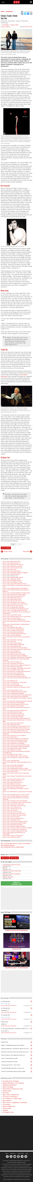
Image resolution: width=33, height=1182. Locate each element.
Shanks (3, 1024)
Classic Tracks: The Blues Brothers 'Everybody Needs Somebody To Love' (16, 625)
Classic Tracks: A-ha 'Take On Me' (11, 684)
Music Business (7, 1100)
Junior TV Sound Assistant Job (9, 1058)
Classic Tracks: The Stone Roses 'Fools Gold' (14, 813)
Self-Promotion (7, 1108)
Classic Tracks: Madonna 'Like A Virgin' (12, 754)
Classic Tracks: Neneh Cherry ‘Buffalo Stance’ (14, 596)
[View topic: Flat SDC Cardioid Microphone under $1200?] (31, 1071)
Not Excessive (5, 185)
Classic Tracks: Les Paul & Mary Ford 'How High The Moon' (17, 770)
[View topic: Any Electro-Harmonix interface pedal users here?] (31, 1052)
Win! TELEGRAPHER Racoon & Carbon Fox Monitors (16, 843)
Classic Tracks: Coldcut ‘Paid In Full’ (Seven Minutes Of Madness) (16, 590)
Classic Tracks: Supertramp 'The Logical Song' (14, 805)
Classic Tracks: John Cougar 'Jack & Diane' (13, 673)
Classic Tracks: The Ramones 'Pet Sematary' (14, 743)
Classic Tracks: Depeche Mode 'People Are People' (15, 768)
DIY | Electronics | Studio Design (12, 1098)
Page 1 (13, 544)
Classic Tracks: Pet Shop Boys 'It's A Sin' (13, 690)
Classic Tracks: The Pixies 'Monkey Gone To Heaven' (16, 796)
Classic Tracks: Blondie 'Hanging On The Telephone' (16, 738)
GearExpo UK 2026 (16, 949)
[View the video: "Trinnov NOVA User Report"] (16, 959)
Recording (5, 25)
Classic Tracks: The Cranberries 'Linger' (12, 582)
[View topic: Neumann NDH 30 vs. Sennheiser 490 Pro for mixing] (31, 1048)
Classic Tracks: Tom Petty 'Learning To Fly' (13, 630)
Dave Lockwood (6, 27)
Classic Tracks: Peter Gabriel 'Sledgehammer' (14, 619)
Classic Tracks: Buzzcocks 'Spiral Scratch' (13, 605)
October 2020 (28, 26)
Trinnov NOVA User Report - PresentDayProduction (16, 968)
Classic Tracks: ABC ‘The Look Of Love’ (12, 601)
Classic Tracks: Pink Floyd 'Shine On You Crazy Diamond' (17, 616)
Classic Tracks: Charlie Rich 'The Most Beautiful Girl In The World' (17, 762)
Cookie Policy (20, 1153)
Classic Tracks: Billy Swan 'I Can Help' (12, 750)
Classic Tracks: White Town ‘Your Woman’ (13, 564)
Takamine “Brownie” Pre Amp (9, 1061)
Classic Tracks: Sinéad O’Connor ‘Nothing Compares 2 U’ (17, 665)
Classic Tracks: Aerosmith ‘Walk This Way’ (13, 717)
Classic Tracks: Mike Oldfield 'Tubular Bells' (13, 644)
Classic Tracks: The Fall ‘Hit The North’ (12, 615)
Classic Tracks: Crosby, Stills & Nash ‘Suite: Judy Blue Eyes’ (17, 695)
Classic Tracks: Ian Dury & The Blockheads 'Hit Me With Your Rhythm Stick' (16, 752)
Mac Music (6, 1093)
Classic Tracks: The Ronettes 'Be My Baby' (13, 765)
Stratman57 (4, 1010)
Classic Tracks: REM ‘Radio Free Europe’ (12, 712)
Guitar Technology (8, 1087)
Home (2, 11)
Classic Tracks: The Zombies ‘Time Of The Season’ (15, 604)
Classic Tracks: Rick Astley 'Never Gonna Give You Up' (16, 727)
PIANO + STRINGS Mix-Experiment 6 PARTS (12, 1045)
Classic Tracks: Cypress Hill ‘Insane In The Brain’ (14, 583)
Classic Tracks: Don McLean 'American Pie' (13, 663)
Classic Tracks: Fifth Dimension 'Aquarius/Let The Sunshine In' (17, 792)
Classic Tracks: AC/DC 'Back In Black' (12, 618)
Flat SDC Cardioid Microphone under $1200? (13, 1071)
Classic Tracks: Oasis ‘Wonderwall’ (11, 651)
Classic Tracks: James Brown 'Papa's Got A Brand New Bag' (16, 622)
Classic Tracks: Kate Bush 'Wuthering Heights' (14, 826)
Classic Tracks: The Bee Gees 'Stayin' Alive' (13, 804)
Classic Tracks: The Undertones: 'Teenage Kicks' (15, 682)
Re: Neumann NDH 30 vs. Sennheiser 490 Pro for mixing (16, 1028)
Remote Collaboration (9, 1106)
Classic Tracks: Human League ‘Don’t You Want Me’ (15, 696)
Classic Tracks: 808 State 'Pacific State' (12, 627)
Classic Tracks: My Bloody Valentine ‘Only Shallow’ (15, 588)
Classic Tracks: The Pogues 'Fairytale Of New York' (15, 731)
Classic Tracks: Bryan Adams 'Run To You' (13, 782)
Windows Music (7, 1091)
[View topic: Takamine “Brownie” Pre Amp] (31, 1062)
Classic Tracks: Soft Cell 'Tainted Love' (12, 662)
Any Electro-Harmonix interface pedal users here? (15, 1052)
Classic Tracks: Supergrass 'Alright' (11, 579)
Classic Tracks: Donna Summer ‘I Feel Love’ (13, 713)
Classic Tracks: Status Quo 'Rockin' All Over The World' (16, 729)
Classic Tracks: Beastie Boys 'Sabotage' (13, 640)
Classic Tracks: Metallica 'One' (10, 681)
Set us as (27, 11)
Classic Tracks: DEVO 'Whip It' (10, 737)
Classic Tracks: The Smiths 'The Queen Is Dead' (14, 815)
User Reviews (6, 1104)
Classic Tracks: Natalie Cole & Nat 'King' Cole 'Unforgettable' (14, 833)
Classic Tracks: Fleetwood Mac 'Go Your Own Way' (15, 756)
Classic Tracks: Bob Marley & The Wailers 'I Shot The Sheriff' (16, 789)
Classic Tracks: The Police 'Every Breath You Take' (15, 831)
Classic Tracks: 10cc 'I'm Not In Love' (12, 807)
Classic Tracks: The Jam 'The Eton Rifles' (12, 766)
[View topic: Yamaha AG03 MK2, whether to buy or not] (31, 1068)
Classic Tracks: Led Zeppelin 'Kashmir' (12, 580)
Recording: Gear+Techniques (11, 1081)
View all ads (5, 858)
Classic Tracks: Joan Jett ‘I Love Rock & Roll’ (13, 706)
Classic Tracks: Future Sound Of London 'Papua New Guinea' (16, 773)
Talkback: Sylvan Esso (8, 877)
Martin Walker (4, 1003)
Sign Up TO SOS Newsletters (16, 883)
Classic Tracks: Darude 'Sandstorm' (12, 574)
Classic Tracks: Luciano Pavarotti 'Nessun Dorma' (15, 740)
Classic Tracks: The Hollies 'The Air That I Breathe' (15, 801)
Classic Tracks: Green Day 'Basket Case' (13, 685)
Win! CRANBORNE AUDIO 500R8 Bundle (12, 847)
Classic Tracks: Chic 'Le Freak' (10, 810)
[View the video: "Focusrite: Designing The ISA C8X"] (16, 921)
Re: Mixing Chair (5, 1001)
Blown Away (5, 290)
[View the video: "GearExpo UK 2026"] (16, 940)
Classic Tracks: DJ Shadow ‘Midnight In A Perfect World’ (16, 593)
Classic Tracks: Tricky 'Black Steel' (11, 760)
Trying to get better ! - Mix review (10, 1065)
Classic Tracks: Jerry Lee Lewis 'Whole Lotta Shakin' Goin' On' (17, 678)
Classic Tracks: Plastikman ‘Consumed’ (12, 566)
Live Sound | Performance (10, 1096)
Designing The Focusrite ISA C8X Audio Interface (16, 930)
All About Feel (5, 457)
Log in (3, 2)
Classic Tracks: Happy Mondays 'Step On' (13, 577)
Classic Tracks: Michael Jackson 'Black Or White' (14, 823)
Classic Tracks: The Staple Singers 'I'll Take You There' (16, 794)
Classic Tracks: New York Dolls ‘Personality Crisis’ (15, 710)
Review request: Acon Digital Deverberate (13, 1055)
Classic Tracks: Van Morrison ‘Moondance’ (13, 723)
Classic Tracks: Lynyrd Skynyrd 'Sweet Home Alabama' (16, 746)
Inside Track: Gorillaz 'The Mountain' (12, 874)
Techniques (9, 11)
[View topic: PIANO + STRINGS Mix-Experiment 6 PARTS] (31, 1045)
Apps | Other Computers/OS (11, 1095)
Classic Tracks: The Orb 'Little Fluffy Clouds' (13, 674)
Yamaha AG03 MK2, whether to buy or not (12, 1068)
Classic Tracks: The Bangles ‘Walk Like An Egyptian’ (15, 572)
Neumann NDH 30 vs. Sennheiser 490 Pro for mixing (15, 1048)
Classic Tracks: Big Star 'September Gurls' (13, 787)
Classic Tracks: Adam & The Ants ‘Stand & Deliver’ (15, 648)
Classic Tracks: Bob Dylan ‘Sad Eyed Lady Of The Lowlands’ (17, 701)
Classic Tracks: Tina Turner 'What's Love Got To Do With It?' (17, 828)
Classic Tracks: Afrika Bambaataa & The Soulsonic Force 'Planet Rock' (17, 733)
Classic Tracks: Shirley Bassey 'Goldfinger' (13, 632)
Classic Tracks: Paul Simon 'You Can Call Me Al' (14, 735)
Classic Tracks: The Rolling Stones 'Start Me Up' (14, 829)
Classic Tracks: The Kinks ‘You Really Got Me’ (14, 715)
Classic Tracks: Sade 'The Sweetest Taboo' (13, 818)
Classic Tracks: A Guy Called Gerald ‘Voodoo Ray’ (15, 610)
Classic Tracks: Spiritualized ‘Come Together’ (14, 602)
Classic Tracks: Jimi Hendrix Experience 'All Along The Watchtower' (16, 798)
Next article (26, 551)
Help (27, 1153)
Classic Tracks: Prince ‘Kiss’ (9, 641)
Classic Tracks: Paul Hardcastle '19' (11, 563)
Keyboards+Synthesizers (10, 1085)
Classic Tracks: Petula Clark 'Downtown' (12, 666)
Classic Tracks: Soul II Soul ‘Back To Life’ (12, 568)
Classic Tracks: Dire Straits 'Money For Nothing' (14, 785)
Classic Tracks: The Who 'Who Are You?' (12, 809)
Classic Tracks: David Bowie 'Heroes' (12, 820)
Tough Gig (4, 349)
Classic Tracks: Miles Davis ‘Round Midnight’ (14, 702)
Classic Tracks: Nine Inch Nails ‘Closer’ (12, 652)
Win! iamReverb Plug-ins (7, 845)
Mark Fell (5, 868)
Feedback (5, 1110)
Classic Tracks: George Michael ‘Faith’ (12, 646)
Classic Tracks (14, 25)
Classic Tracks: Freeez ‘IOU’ (9, 569)
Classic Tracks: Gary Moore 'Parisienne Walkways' (15, 655)
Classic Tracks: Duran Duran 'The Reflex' (13, 824)
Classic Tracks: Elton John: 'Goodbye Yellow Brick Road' (16, 671)
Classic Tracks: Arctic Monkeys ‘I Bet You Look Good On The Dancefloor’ (16, 612)
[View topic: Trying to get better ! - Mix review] (31, 1065)
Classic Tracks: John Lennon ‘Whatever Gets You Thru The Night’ (17, 720)
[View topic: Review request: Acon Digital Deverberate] (31, 1055)
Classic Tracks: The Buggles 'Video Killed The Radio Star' (17, 668)
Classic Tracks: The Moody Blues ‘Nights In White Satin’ (16, 718)
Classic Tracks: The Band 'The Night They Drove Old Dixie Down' (17, 776)
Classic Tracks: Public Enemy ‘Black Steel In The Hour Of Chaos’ (16, 708)
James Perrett (4, 1017)
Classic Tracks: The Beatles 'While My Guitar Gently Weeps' (17, 657)
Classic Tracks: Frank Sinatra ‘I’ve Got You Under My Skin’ (17, 649)
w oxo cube (4, 1031)
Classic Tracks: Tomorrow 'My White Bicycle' (14, 629)
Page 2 (20, 544)
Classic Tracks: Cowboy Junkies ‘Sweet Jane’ (13, 607)
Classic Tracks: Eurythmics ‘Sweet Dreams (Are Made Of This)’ (16, 586)
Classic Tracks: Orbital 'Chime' (10, 771)
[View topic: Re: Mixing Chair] (31, 1001)
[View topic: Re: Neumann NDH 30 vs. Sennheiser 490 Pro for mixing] (31, 1028)
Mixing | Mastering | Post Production (8, 1005)
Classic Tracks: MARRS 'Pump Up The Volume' (14, 654)
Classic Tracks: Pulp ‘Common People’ (12, 643)
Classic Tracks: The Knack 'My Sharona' (12, 780)
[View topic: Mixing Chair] (31, 1022)
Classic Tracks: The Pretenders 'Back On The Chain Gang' (17, 802)
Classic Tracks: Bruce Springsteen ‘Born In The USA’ (15, 704)
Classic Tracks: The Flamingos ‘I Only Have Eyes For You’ (17, 726)
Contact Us (12, 1153)
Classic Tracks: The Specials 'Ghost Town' (13, 670)
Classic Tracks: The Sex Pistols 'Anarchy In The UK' (15, 821)
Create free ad (14, 858)
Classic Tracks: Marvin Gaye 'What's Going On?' (14, 676)
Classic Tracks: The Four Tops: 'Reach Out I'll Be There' (16, 745)
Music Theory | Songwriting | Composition (15, 1102)
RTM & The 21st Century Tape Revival (12, 871)
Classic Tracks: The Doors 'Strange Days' (13, 835)
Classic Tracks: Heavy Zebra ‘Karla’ (11, 724)
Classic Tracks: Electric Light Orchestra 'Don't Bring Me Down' (16, 637)
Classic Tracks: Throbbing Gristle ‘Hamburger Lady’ (15, 609)
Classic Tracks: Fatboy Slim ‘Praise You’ (12, 597)
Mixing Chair (4, 1022)
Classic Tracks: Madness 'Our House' (12, 784)
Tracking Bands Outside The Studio (11, 864)
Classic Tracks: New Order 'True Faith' (12, 812)
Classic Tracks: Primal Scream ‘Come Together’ (14, 594)
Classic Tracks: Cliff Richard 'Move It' (12, 837)
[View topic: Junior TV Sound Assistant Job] (31, 1058)
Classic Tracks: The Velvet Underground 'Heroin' (15, 633)
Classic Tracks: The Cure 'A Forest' (11, 816)
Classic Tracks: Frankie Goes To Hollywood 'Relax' (15, 742)
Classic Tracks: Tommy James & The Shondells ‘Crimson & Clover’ (17, 698)
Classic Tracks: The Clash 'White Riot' (12, 635)
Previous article (7, 551)
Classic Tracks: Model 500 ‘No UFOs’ (12, 561)
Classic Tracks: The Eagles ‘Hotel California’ (13, 693)
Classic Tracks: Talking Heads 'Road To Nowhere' (15, 691)
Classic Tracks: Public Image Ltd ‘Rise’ (12, 599)
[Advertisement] (16, 898)
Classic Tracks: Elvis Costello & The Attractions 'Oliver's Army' (16, 687)
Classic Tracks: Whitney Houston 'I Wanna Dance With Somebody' (16, 659)
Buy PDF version (6, 548)
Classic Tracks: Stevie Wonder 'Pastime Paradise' (15, 748)
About (6, 1153)
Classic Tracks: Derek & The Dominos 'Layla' (14, 779)
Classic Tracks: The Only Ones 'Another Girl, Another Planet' (16, 758)
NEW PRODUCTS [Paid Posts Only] (13, 1089)
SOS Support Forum (8, 1112)
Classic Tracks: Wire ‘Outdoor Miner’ (12, 571)
